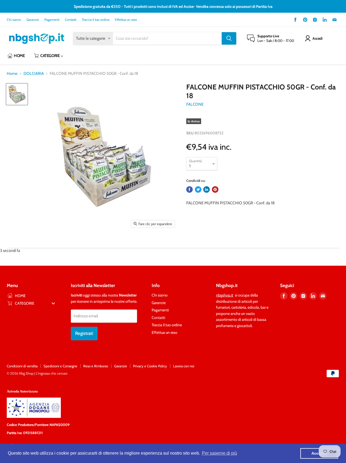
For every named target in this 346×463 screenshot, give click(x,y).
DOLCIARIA (34, 73)
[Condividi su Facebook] (189, 189)
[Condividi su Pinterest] (215, 189)
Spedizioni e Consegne (60, 366)
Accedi (317, 38)
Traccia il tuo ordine (95, 20)
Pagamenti (51, 20)
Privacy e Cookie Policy (150, 366)
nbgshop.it (224, 295)
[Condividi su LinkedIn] (206, 189)
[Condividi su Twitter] (198, 189)
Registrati (84, 333)
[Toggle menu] (53, 303)
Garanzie (32, 20)
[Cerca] (229, 38)
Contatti (70, 20)
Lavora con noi (183, 366)
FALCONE (195, 104)
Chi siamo (14, 20)
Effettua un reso (126, 20)
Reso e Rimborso (95, 366)
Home (12, 73)
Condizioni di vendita (22, 366)
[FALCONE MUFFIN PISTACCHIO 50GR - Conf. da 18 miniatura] (17, 94)
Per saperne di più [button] (219, 453)
